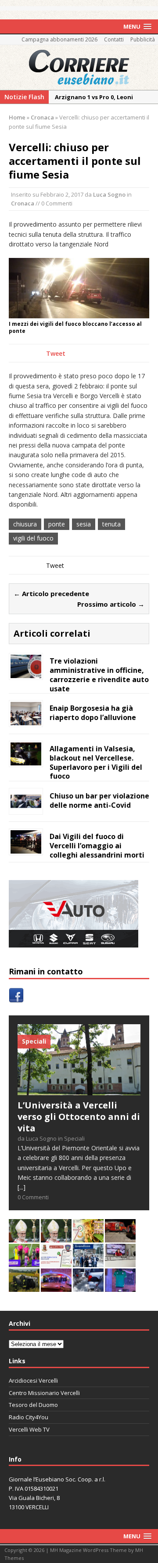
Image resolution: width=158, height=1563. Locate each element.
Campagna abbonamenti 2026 (59, 39)
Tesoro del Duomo (33, 1405)
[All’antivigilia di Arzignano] (120, 1262)
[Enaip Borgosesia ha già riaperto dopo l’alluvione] (26, 720)
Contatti (114, 39)
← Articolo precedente (51, 593)
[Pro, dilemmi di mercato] (56, 1287)
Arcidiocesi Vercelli (33, 1380)
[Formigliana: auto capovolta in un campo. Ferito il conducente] (24, 1287)
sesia (83, 524)
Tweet (55, 353)
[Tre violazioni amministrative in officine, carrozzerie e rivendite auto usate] (26, 672)
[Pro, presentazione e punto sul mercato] (120, 1287)
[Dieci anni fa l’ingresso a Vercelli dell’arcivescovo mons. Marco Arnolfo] (24, 1237)
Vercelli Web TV (29, 1429)
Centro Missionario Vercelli (44, 1393)
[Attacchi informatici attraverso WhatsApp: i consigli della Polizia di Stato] (56, 1262)
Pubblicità (142, 39)
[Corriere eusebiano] (79, 67)
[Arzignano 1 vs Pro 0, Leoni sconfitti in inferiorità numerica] (24, 1262)
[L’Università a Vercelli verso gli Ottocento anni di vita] (79, 1090)
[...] (21, 1187)
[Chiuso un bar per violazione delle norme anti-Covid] (26, 808)
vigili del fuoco (33, 538)
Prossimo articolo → (110, 604)
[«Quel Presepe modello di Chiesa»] (56, 1237)
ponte (56, 524)
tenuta (111, 524)
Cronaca (22, 203)
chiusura (25, 524)
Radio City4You (28, 1417)
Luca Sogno (109, 194)
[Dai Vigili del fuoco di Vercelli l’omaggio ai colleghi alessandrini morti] (26, 848)
